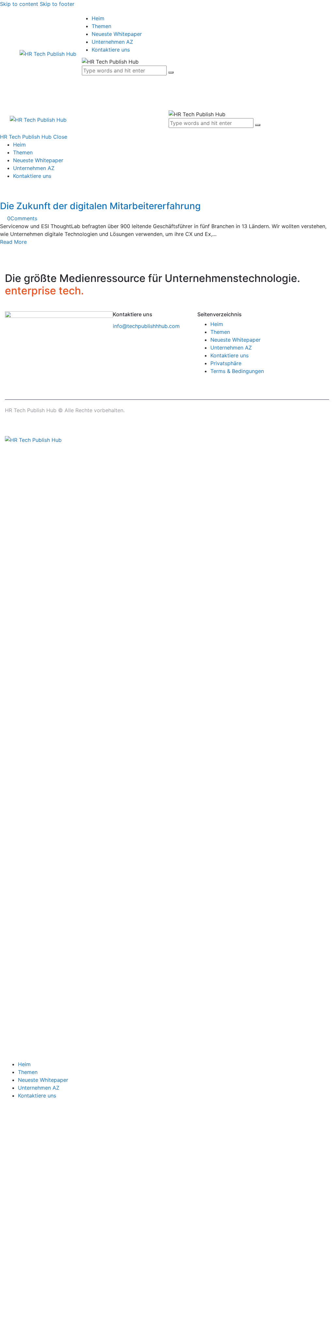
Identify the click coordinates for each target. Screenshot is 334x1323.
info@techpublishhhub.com (146, 326)
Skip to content (19, 4)
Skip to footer (57, 4)
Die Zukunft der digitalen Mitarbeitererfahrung (100, 205)
